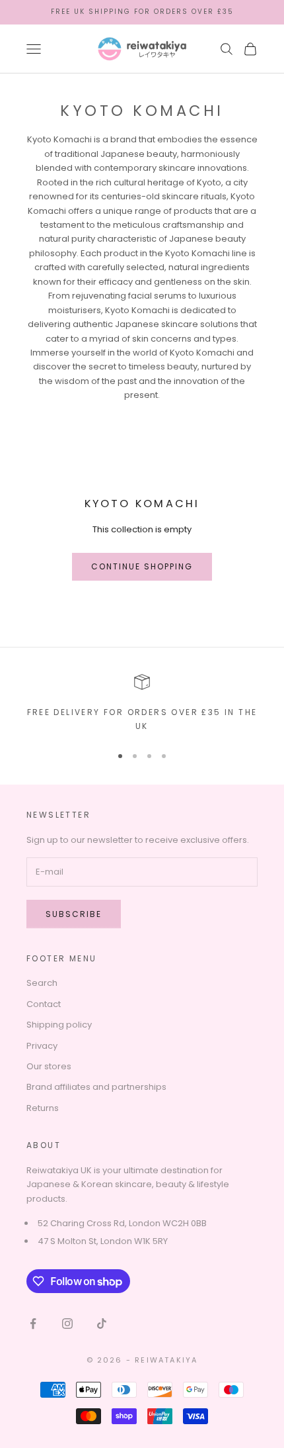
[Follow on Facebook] (33, 1323)
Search (41, 983)
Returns (42, 1108)
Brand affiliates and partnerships (96, 1087)
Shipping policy (59, 1024)
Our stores (48, 1066)
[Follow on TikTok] (101, 1323)
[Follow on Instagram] (67, 1323)
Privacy (41, 1045)
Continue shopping (142, 566)
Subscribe (74, 914)
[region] (142, 703)
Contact (43, 1004)
